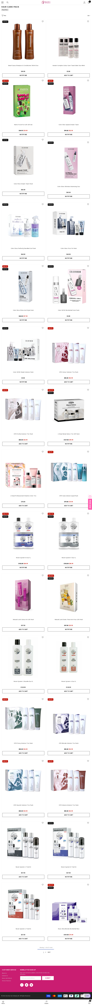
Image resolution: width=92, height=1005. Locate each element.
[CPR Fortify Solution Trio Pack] (23, 410)
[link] (46, 1002)
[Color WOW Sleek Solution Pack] (23, 348)
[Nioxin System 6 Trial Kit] (69, 843)
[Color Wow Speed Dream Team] (69, 101)
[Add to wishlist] (42, 21)
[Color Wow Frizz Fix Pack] (69, 224)
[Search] (7, 2)
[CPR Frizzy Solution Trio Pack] (23, 719)
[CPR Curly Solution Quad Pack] (69, 472)
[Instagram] (26, 985)
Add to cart (68, 75)
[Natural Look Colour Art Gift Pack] (23, 596)
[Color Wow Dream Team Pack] (23, 160)
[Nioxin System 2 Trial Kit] (23, 843)
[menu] (2, 2)
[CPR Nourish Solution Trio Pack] (23, 781)
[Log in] (84, 2)
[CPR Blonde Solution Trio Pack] (69, 719)
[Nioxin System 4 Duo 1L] (69, 657)
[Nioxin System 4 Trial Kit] (23, 905)
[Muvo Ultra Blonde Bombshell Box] (69, 905)
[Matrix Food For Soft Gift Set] (23, 101)
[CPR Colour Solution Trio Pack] (69, 348)
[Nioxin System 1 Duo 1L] (69, 534)
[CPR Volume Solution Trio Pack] (69, 781)
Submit (47, 978)
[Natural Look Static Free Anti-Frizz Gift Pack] (69, 596)
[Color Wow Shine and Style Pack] (23, 286)
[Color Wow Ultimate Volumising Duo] (69, 163)
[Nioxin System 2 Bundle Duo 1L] (23, 657)
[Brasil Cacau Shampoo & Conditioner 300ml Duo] (23, 41)
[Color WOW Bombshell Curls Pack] (69, 286)
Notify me (23, 75)
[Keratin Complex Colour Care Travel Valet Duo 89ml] (69, 41)
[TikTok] (31, 985)
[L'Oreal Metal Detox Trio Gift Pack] (69, 410)
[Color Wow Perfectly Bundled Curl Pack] (23, 224)
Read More (5, 9)
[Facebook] (22, 985)
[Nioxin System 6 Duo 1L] (23, 534)
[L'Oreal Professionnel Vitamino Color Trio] (23, 472)
